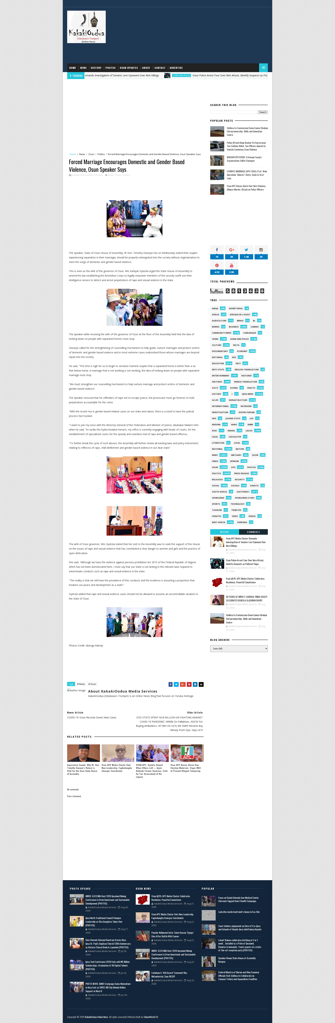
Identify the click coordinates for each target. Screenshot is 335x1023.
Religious (217, 479)
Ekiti (238, 363)
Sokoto (254, 485)
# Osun (92, 684)
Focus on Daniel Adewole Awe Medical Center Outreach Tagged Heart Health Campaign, (238, 899)
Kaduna (216, 424)
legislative (235, 436)
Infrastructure (238, 400)
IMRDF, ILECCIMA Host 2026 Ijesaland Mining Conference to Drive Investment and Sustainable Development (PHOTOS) (107, 899)
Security (239, 479)
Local (237, 442)
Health (251, 388)
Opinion (234, 461)
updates (216, 516)
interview (246, 406)
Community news (221, 333)
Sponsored (218, 497)
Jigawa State (233, 418)
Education (218, 363)
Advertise (176, 67)
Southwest (243, 491)
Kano (234, 424)
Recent (224, 532)
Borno (215, 326)
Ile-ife (215, 400)
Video (235, 516)
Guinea (234, 388)
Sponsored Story (244, 497)
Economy (242, 351)
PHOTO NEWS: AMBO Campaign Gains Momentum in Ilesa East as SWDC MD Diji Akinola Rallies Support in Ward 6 (108, 987)
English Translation (247, 369)
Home (72, 67)
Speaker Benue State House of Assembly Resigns (236, 959)
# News (81, 684)
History (96, 67)
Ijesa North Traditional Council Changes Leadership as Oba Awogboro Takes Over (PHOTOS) (103, 921)
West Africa (218, 522)
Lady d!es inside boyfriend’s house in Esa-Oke (239, 912)
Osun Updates (129, 67)
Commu (255, 326)
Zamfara (242, 522)
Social (215, 485)
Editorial (217, 357)
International (220, 406)
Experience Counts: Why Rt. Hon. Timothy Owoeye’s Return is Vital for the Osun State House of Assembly (83, 769)
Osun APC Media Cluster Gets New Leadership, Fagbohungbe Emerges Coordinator (117, 767)
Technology (237, 504)
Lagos (249, 430)
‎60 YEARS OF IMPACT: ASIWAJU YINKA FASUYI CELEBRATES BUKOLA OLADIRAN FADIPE (246, 598)
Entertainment (220, 375)
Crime (215, 339)
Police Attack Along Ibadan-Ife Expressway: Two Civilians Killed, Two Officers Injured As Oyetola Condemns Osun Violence (246, 146)
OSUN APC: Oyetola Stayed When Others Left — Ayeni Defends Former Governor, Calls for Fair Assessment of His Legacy (152, 770)
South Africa (219, 491)
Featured (246, 375)
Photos (111, 67)
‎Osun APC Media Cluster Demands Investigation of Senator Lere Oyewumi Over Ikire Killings (246, 541)
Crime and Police (146, 75)
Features (217, 381)
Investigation (220, 412)
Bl (254, 320)
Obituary (236, 455)
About (146, 67)
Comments (253, 532)
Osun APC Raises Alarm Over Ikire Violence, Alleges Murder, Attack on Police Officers (246, 187)
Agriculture (219, 320)
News (83, 67)
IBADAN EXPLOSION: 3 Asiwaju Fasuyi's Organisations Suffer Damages (244, 158)
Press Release (241, 473)
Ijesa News (247, 394)
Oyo (233, 467)
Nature (240, 449)
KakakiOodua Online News (96, 1017)
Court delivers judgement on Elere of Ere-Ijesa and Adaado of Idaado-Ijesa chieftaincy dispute (239, 927)
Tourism (217, 510)
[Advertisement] (204, 35)
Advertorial (236, 308)
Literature (218, 442)
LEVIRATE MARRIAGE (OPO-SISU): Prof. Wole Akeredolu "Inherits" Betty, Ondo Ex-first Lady (247, 174)
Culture (216, 345)
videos (252, 516)
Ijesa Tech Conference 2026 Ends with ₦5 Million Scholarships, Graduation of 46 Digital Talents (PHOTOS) (107, 965)
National (217, 449)
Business (234, 326)
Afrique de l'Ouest (240, 314)
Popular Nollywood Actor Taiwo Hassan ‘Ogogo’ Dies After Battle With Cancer (172, 934)
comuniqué (249, 333)
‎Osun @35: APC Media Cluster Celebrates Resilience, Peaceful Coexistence (245, 580)
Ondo (215, 461)
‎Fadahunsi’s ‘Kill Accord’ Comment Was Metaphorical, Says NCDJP (169, 974)
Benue (240, 320)
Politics (101, 154)
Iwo (214, 418)
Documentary (220, 351)
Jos (251, 418)
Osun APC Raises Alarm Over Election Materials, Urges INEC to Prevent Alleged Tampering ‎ (186, 767)
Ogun (255, 455)
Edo (234, 357)
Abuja (215, 308)
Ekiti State (218, 369)
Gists (215, 388)
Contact (160, 67)
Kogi (214, 430)
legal (215, 436)
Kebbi (250, 424)
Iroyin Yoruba (247, 412)
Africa (215, 314)
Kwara (231, 430)
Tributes (236, 510)
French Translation (245, 381)
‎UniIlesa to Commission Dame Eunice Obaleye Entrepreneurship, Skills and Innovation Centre (247, 131)
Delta (236, 345)
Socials (235, 485)
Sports (216, 504)
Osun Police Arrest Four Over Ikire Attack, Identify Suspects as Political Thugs (201, 75)
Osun (91, 154)
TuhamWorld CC (151, 1017)
